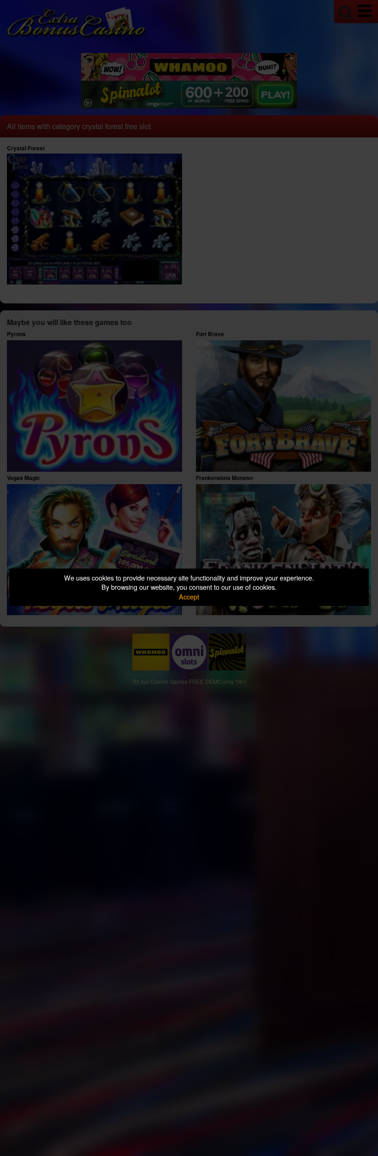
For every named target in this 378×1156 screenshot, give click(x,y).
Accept (189, 596)
